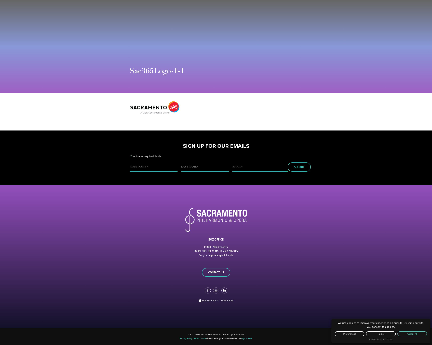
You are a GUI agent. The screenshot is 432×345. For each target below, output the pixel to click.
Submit (299, 167)
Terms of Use (200, 338)
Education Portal (211, 300)
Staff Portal (227, 300)
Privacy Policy (186, 338)
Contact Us (216, 272)
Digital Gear (246, 338)
